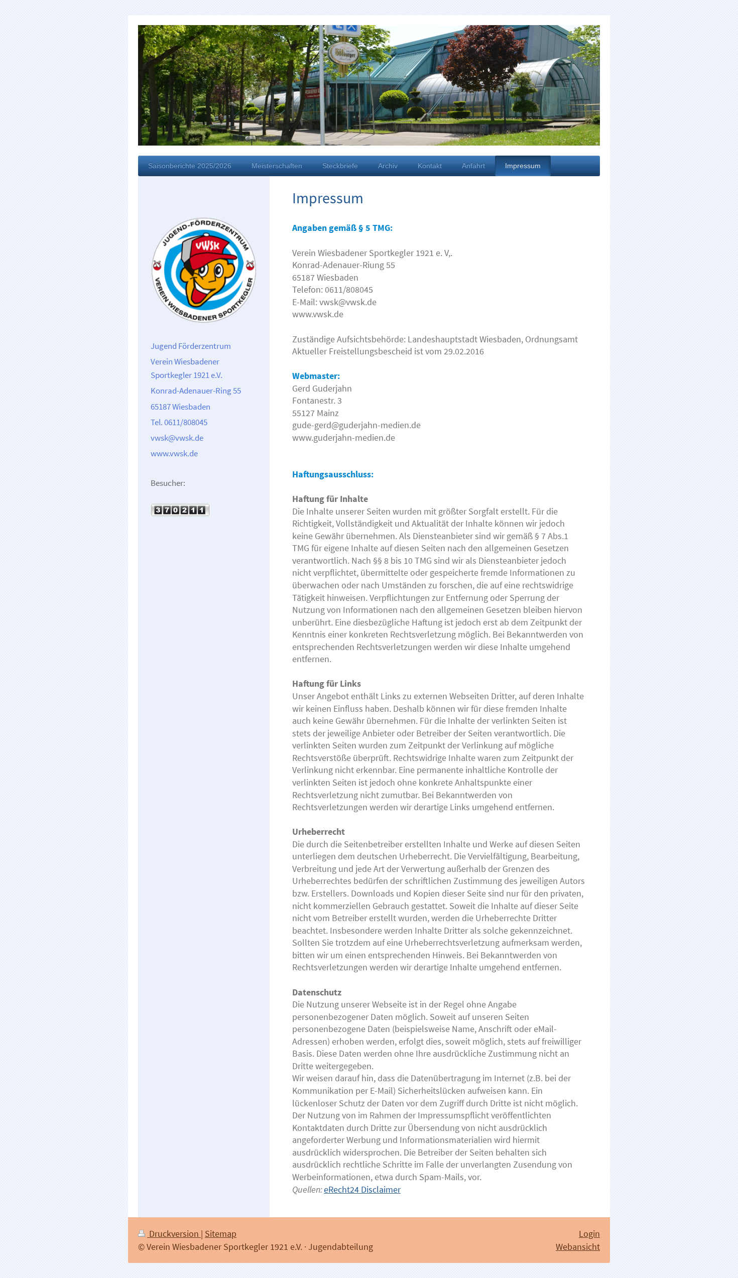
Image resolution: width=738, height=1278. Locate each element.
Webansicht (578, 1246)
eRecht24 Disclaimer (362, 1189)
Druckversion (174, 1233)
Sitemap (220, 1233)
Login (589, 1233)
